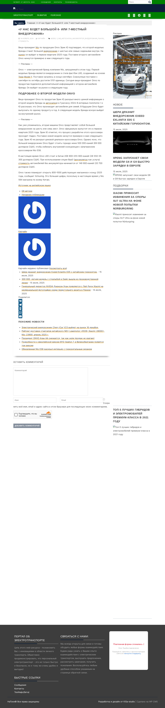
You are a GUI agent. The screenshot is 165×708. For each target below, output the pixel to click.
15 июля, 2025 (120, 129)
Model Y (28, 76)
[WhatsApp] (61, 312)
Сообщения (46, 2)
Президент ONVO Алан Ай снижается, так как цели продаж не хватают (58, 338)
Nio (37, 47)
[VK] (61, 301)
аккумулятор (78, 38)
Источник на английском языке (34, 185)
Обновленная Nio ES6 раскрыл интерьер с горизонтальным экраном (57, 349)
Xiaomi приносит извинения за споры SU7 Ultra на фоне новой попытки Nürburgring (129, 201)
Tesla (20, 76)
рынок (101, 38)
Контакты (58, 2)
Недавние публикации (33, 194)
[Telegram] (61, 305)
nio (59, 38)
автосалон (67, 38)
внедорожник (91, 38)
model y (54, 38)
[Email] (61, 316)
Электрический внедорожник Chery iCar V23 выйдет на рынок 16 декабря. (60, 327)
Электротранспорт (23, 15)
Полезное (56, 15)
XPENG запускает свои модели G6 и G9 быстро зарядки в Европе (131, 161)
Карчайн (41, 38)
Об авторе (27, 191)
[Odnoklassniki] (61, 309)
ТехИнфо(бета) (71, 2)
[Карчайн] (34, 228)
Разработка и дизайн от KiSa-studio (116, 701)
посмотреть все (58, 268)
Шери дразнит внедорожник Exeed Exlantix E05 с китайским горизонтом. (59, 272)
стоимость (23, 41)
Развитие (42, 15)
